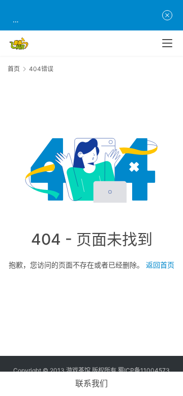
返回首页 (160, 264)
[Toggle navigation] (167, 43)
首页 (14, 69)
